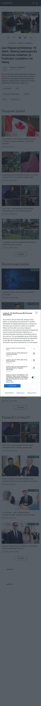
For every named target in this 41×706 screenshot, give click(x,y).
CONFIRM (12, 386)
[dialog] (20, 353)
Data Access (20, 393)
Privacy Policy (31, 393)
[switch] (33, 353)
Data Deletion (9, 393)
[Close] (37, 313)
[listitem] (20, 348)
